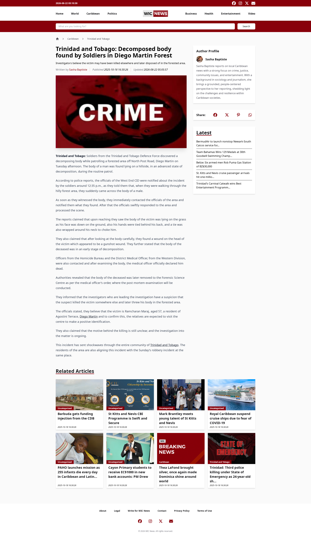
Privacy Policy (182, 510)
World (75, 13)
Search (246, 26)
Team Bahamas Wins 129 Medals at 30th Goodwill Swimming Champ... (220, 154)
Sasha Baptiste (78, 69)
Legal (117, 510)
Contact (162, 510)
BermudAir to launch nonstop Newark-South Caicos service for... (223, 143)
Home (59, 13)
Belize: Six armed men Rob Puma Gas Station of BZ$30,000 (223, 164)
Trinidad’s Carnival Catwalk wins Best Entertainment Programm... (218, 185)
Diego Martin (89, 316)
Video (251, 13)
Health (209, 13)
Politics (112, 13)
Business (191, 13)
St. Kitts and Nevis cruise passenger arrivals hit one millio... (223, 175)
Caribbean (93, 13)
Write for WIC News (139, 510)
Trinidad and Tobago (98, 38)
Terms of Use (204, 510)
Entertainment (230, 13)
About (102, 510)
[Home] (57, 38)
